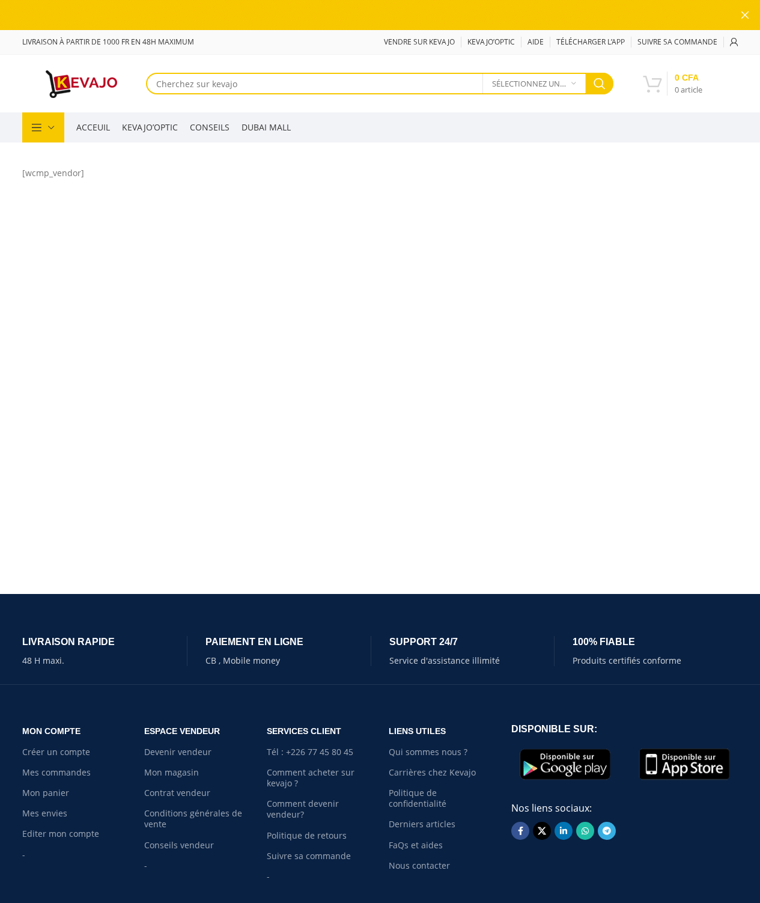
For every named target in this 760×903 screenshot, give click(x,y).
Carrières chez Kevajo (432, 772)
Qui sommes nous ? (428, 752)
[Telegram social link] (607, 831)
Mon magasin (171, 772)
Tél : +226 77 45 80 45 (310, 752)
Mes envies (44, 813)
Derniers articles (422, 824)
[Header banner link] (380, 15)
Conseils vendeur (179, 845)
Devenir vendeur (177, 752)
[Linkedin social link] (564, 831)
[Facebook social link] (520, 831)
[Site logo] (81, 82)
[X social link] (542, 831)
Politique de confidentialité (417, 798)
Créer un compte (56, 752)
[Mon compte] (734, 42)
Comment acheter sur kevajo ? (310, 778)
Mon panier (45, 792)
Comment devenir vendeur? (303, 809)
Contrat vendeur (177, 792)
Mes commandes (56, 772)
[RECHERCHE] (599, 83)
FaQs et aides (416, 845)
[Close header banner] (745, 15)
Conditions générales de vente (193, 818)
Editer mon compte (60, 833)
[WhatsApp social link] (585, 831)
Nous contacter (419, 865)
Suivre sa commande (309, 856)
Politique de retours (307, 835)
